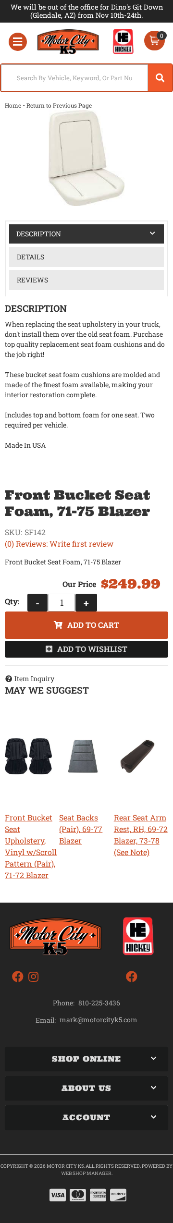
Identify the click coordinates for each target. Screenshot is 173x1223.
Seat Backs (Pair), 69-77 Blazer (80, 828)
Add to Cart (93, 625)
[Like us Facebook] (18, 977)
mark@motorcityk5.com (98, 1019)
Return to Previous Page (59, 105)
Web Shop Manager (86, 1173)
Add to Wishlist (92, 649)
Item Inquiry (34, 678)
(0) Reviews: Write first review (59, 543)
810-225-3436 (99, 1002)
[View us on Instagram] (33, 977)
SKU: (13, 532)
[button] (86, 77)
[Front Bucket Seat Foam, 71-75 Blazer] (86, 158)
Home (13, 105)
